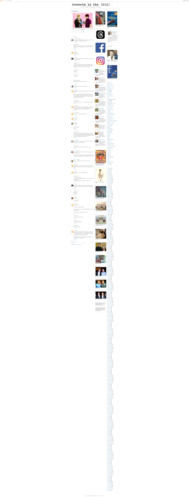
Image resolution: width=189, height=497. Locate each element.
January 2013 (109, 376)
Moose (75, 89)
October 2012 (109, 380)
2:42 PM (75, 103)
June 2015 (108, 339)
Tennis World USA (110, 156)
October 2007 (109, 457)
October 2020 (109, 257)
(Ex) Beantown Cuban (110, 88)
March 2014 (109, 358)
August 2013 (109, 367)
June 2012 (108, 385)
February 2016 (109, 329)
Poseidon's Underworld (110, 139)
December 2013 (109, 362)
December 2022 (109, 224)
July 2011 (108, 399)
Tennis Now (109, 155)
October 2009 (109, 426)
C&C (108, 97)
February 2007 (109, 467)
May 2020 (108, 264)
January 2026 (109, 177)
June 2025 (108, 186)
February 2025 (109, 191)
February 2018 (109, 298)
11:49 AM (75, 72)
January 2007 (109, 468)
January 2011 (109, 407)
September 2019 (109, 274)
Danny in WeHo (76, 159)
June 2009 (108, 431)
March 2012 (109, 389)
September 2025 (109, 182)
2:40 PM (75, 98)
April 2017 (108, 311)
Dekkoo (108, 99)
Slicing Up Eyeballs (110, 150)
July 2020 (108, 261)
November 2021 (109, 241)
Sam (74, 122)
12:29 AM (75, 201)
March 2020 (109, 266)
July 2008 (108, 445)
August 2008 (109, 444)
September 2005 (109, 489)
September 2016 (109, 320)
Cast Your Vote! (74, 11)
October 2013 (109, 365)
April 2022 (108, 234)
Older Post (92, 242)
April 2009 (108, 434)
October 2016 (109, 319)
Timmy (75, 57)
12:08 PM (75, 218)
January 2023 (109, 223)
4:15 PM (75, 124)
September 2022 (109, 228)
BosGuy (108, 91)
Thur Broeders (101, 495)
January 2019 (109, 284)
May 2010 (108, 417)
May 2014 (108, 356)
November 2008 (109, 440)
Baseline (108, 87)
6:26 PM (75, 157)
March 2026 (109, 174)
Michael (75, 117)
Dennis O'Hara (76, 150)
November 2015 (109, 333)
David (74, 230)
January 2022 (109, 238)
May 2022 (108, 233)
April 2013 (108, 372)
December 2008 (109, 439)
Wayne (75, 203)
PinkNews (108, 137)
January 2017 (109, 315)
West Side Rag (109, 164)
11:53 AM (75, 82)
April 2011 (108, 403)
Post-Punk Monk (109, 140)
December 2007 (109, 454)
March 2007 (109, 466)
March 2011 (109, 404)
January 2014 (109, 361)
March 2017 (109, 312)
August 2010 (109, 413)
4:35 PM (75, 129)
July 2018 (108, 292)
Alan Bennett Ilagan (110, 83)
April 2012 (108, 388)
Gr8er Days (109, 111)
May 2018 (108, 294)
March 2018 (109, 297)
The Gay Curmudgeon (110, 109)
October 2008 (109, 441)
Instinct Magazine (109, 119)
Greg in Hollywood (110, 112)
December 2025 (109, 178)
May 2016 (108, 325)
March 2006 (109, 481)
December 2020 (109, 255)
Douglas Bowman (95, 495)
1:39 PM (75, 228)
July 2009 (108, 430)
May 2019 (108, 279)
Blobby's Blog (109, 89)
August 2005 (109, 490)
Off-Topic (108, 131)
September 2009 (109, 427)
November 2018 (109, 287)
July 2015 (108, 338)
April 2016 (108, 326)
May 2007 (108, 463)
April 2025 (108, 188)
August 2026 (109, 168)
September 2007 (109, 458)
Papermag (108, 136)
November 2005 (109, 486)
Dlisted (108, 102)
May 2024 (108, 202)
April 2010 (108, 418)
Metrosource (109, 127)
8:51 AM (75, 213)
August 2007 (109, 459)
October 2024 (109, 196)
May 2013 (108, 371)
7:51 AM (75, 49)
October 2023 (109, 211)
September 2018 (109, 289)
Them (108, 158)
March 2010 (109, 420)
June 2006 (108, 477)
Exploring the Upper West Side (111, 103)
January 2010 (109, 422)
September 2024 (109, 197)
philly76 (75, 164)
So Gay (108, 151)
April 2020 (108, 265)
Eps (74, 51)
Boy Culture (109, 92)
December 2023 (109, 209)
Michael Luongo (109, 128)
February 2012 (109, 390)
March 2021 (109, 251)
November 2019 (109, 271)
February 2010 (109, 421)
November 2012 (109, 379)
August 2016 (109, 321)
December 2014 (109, 347)
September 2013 (109, 366)
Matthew (75, 105)
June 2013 (108, 370)
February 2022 (109, 237)
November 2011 (109, 394)
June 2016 (108, 324)
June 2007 (108, 462)
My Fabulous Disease (110, 129)
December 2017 (109, 301)
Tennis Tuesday (100, 69)
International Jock (109, 117)
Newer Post (73, 242)
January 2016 (109, 330)
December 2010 (109, 408)
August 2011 (109, 398)
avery (74, 171)
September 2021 (109, 243)
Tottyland (108, 159)
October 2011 (109, 395)
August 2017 (109, 306)
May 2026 (108, 172)
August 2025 (109, 183)
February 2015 (109, 344)
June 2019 (108, 278)
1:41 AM (75, 42)
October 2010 (109, 411)
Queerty (108, 141)
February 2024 (109, 206)
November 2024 (109, 195)
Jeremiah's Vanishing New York (111, 121)
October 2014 (109, 349)
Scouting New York (110, 146)
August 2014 (109, 352)
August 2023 (109, 214)
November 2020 (109, 256)
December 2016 (109, 316)
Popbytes (108, 138)
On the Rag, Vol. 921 (101, 77)
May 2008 (108, 448)
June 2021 (108, 247)
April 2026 (108, 173)
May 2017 (108, 310)
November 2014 (109, 348)
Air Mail (108, 82)
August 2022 (109, 229)
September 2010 (109, 412)
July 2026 (108, 169)
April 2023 (108, 219)
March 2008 (109, 450)
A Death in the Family (101, 131)
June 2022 (108, 232)
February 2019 (109, 283)
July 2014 (108, 353)
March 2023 (109, 220)
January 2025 (109, 192)
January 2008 (109, 453)
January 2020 (109, 269)
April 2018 (108, 296)
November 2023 (109, 210)
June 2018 (108, 293)
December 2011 (109, 393)
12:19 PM (75, 223)
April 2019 (108, 280)
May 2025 (108, 187)
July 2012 (108, 384)
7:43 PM (75, 162)
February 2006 (109, 482)
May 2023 (108, 218)
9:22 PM (75, 188)
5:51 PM (75, 148)
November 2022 (109, 225)
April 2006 (108, 480)
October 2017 (109, 303)
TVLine (108, 160)
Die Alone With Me (110, 101)
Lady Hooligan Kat (76, 38)
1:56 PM (75, 87)
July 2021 (108, 246)
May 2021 (108, 248)
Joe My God (109, 122)
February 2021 (109, 252)
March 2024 (109, 205)
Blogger (86, 495)
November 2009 (109, 425)
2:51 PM (75, 115)
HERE (111, 46)
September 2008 (109, 443)
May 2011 (108, 402)
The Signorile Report (110, 148)
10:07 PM (75, 194)
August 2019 (109, 275)
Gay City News (109, 108)
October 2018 (109, 288)
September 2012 (109, 381)
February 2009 (109, 436)
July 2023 (108, 215)
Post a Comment (73, 241)
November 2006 (109, 471)
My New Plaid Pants (110, 130)
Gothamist (108, 110)
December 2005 (109, 485)
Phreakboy (75, 112)
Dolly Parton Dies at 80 (101, 124)
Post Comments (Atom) (78, 244)
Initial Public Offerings (110, 118)
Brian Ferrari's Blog (110, 93)
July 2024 (108, 200)
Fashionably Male (109, 104)
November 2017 (109, 302)
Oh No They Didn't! (110, 132)
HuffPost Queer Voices (110, 113)
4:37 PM (75, 137)
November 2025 (109, 179)
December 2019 (109, 270)
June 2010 (108, 416)
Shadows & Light (109, 147)
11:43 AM (75, 239)
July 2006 (108, 476)
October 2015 (109, 334)
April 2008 (108, 449)
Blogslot (108, 90)
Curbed (108, 98)
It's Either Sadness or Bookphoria (112, 120)
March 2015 (109, 343)
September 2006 (109, 473)
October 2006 (109, 472)
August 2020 (109, 260)
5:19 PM (75, 143)
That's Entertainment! (110, 157)
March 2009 (109, 435)
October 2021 (109, 242)
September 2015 (109, 335)
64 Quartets (109, 149)
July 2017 (108, 307)
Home (83, 242)
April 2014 (108, 357)
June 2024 (108, 201)
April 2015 (108, 342)
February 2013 (109, 375)
